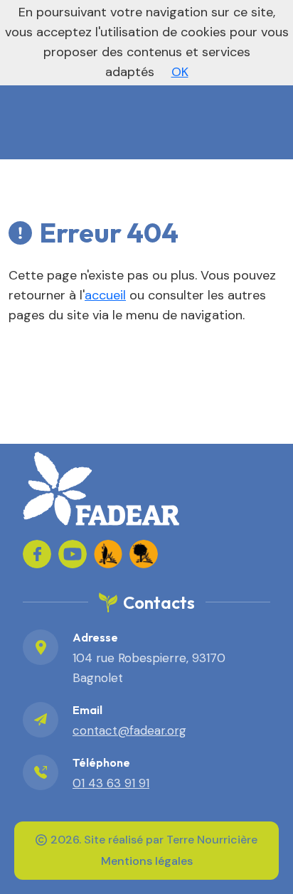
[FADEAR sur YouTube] (72, 554)
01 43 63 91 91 (111, 783)
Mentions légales (147, 860)
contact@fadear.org (129, 730)
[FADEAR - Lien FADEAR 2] (143, 554)
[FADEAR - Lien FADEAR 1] (108, 554)
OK (179, 71)
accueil (105, 295)
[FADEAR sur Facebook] (37, 554)
